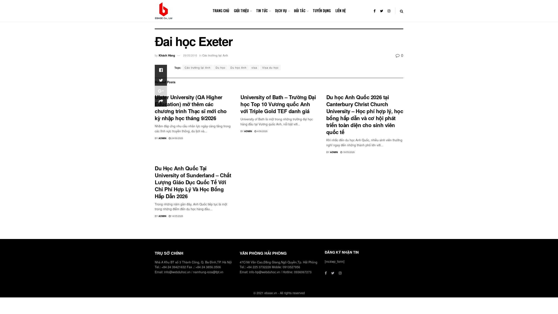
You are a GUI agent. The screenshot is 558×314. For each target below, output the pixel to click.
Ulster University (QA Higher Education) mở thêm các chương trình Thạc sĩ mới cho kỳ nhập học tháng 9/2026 (191, 107)
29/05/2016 (190, 55)
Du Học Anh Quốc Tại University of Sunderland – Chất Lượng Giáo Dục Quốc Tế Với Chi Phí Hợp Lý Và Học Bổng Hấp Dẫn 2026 (193, 182)
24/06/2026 (177, 138)
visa (254, 67)
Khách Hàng (167, 55)
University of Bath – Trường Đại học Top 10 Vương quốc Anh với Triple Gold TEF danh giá (278, 104)
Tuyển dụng (322, 10)
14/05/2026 (177, 216)
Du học (220, 67)
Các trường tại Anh (215, 55)
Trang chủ (221, 10)
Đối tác (299, 10)
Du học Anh (238, 67)
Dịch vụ (281, 10)
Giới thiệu (241, 10)
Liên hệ (340, 10)
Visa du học (270, 67)
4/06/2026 (261, 131)
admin (162, 138)
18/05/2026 (348, 152)
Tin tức (262, 10)
